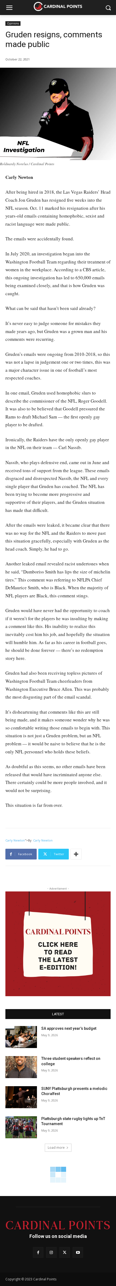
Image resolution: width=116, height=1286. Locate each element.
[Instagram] (51, 1252)
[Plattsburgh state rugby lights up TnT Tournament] (21, 1127)
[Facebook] (38, 1252)
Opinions (13, 23)
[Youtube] (78, 1252)
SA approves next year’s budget (69, 1028)
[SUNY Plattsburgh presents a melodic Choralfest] (21, 1097)
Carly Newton (15, 840)
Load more (56, 1147)
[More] (76, 854)
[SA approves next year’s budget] (21, 1037)
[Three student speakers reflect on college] (21, 1067)
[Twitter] (64, 1252)
